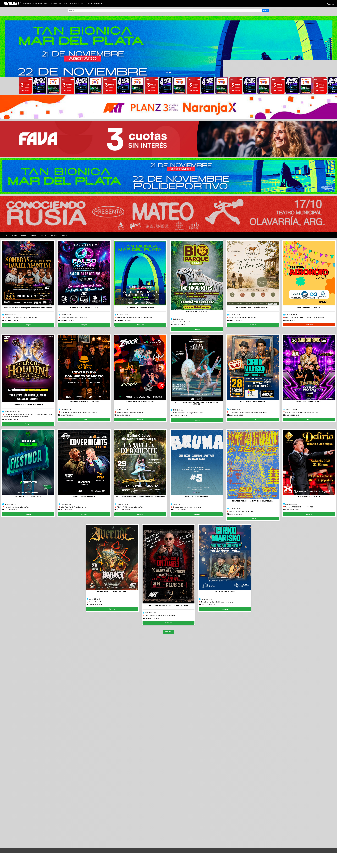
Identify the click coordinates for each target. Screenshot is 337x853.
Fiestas (23, 235)
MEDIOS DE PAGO (56, 3)
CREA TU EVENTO (86, 3)
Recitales (54, 235)
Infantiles (33, 235)
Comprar (28, 325)
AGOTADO (309, 324)
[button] (25, 45)
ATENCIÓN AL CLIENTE (42, 3)
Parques (44, 235)
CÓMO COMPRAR (28, 3)
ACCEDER (331, 4)
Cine (5, 235)
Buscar (265, 10)
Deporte (14, 235)
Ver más (168, 631)
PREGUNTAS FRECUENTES (71, 3)
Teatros (64, 235)
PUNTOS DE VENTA (99, 3)
